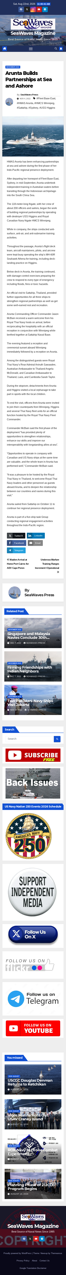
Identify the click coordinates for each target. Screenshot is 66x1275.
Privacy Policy (23, 1261)
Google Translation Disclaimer (33, 1268)
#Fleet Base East (46, 98)
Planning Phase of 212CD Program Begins (30, 1187)
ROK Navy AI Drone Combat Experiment (33, 1152)
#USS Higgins (47, 107)
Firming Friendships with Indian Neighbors (29, 669)
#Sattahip (22, 107)
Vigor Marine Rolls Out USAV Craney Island (28, 1117)
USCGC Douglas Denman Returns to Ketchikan (30, 1082)
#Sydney (33, 107)
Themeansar (56, 1253)
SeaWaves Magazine (33, 33)
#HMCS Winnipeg (44, 103)
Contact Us (45, 1261)
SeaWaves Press (29, 94)
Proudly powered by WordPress (18, 1253)
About (34, 1261)
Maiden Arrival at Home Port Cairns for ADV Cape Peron (18, 563)
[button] (56, 48)
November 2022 (12, 67)
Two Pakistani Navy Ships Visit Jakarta (30, 703)
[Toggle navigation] (30, 49)
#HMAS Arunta (25, 103)
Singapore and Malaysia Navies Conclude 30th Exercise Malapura (28, 638)
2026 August (14, 1076)
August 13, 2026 (19, 1089)
